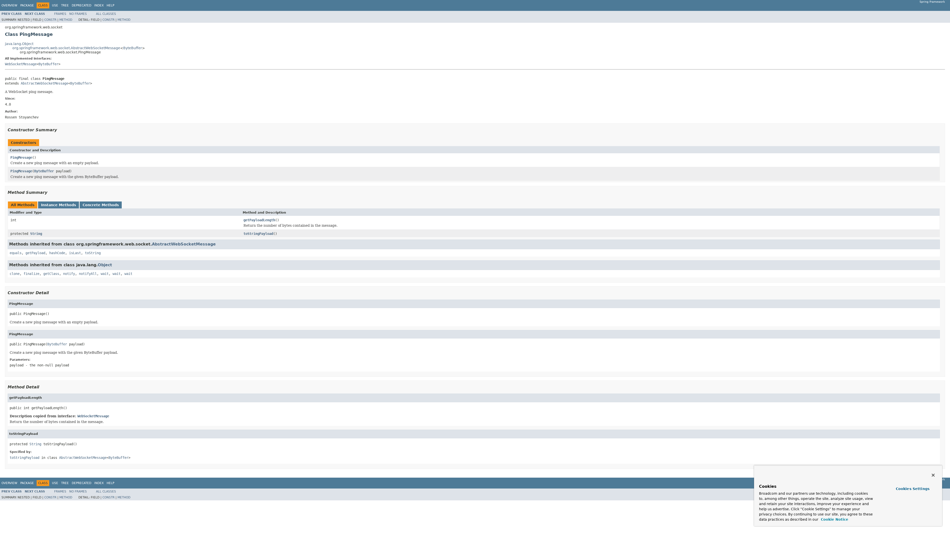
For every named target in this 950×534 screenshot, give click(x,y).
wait (105, 274)
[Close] (933, 475)
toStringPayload (258, 234)
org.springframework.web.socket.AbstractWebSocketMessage (66, 48)
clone (15, 274)
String (36, 234)
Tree (65, 5)
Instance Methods (58, 205)
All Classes (106, 14)
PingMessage (21, 157)
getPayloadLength (259, 220)
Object (105, 265)
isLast (75, 253)
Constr (50, 20)
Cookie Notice (834, 519)
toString (93, 253)
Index (99, 5)
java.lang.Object (19, 44)
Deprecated (81, 5)
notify (69, 274)
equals (16, 253)
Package (27, 5)
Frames (60, 14)
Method (65, 20)
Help (110, 5)
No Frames (78, 14)
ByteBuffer (132, 48)
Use (55, 5)
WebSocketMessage (21, 64)
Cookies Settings (912, 489)
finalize (31, 274)
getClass (51, 274)
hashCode (57, 253)
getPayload (35, 253)
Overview (9, 5)
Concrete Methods (101, 205)
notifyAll (88, 274)
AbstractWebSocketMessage (44, 83)
